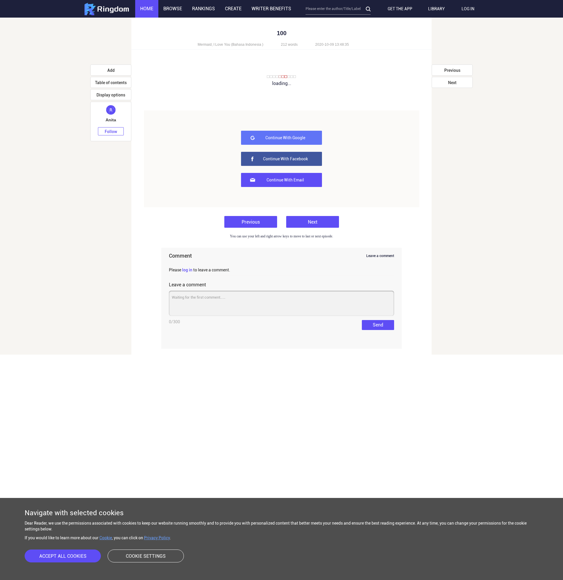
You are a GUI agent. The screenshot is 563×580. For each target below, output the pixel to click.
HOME (146, 8)
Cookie (105, 537)
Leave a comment (380, 256)
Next (312, 222)
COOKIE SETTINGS (146, 556)
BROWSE (172, 8)
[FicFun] (106, 9)
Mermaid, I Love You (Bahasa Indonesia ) (230, 44)
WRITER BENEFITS (271, 8)
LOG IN (468, 8)
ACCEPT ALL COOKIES (63, 556)
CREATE (233, 8)
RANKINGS (203, 8)
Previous (251, 222)
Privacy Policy (157, 537)
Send (378, 325)
